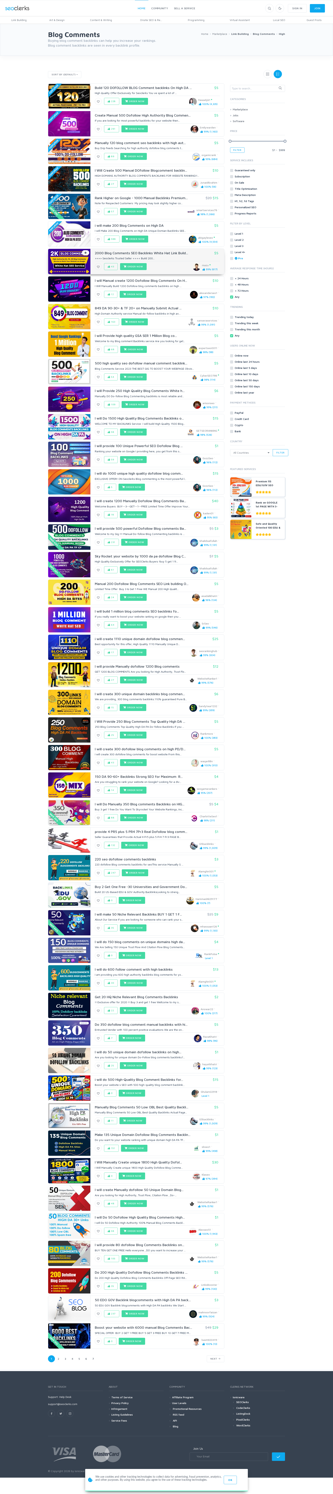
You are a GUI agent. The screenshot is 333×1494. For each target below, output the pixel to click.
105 (112, 1258)
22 (112, 1010)
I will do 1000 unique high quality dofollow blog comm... (139, 473)
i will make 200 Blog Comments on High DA (129, 225)
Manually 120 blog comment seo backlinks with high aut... (140, 143)
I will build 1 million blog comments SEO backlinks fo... (137, 611)
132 (112, 845)
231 (112, 542)
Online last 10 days (247, 374)
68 (112, 349)
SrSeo (205, 623)
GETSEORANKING (206, 430)
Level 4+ (240, 252)
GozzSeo (208, 458)
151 (112, 1148)
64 (112, 624)
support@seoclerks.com (62, 1404)
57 (112, 211)
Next (214, 1358)
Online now (242, 355)
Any (237, 296)
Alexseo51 (204, 1229)
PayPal (239, 412)
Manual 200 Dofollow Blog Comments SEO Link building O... (141, 584)
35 (112, 927)
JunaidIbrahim (208, 182)
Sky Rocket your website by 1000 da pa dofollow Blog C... (140, 556)
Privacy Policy (120, 1403)
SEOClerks (242, 1402)
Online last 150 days (248, 386)
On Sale (240, 182)
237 (113, 1313)
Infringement (119, 1408)
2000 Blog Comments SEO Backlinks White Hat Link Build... (141, 253)
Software (238, 121)
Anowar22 (207, 1009)
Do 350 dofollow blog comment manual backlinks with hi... (141, 1024)
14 (112, 790)
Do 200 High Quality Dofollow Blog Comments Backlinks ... (141, 1272)
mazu (205, 265)
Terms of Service (122, 1397)
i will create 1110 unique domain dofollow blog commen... (140, 639)
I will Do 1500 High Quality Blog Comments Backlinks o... (139, 418)
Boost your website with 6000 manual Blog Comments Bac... (143, 1327)
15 (112, 707)
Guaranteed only (245, 170)
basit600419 (209, 1339)
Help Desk (65, 1396)
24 (112, 597)
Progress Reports (246, 213)
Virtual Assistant (240, 20)
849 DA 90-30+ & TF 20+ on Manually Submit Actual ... (138, 308)
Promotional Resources (187, 1408)
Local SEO (279, 20)
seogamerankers (207, 788)
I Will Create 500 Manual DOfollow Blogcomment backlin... (141, 170)
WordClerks (243, 1425)
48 (112, 1203)
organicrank (209, 155)
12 (112, 294)
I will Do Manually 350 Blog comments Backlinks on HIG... (139, 804)
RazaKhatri (210, 1036)
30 (112, 982)
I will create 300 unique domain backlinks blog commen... (140, 694)
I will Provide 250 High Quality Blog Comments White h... (140, 391)
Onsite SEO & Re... (151, 20)
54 (112, 376)
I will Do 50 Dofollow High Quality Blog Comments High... (140, 1217)
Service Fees (119, 1420)
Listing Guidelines (122, 1414)
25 (112, 735)
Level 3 (239, 246)
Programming (196, 20)
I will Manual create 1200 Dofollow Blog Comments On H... (141, 281)
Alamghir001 (206, 871)
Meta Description (245, 194)
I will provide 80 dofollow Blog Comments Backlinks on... (139, 1245)
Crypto (239, 425)
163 (112, 321)
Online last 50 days (247, 380)
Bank (238, 431)
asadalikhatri (209, 596)
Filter (237, 150)
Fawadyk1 (204, 100)
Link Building (19, 20)
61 (112, 569)
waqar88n (206, 761)
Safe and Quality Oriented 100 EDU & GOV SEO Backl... (268, 527)
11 (112, 1120)
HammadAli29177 (206, 899)
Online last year (245, 392)
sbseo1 (206, 1146)
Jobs (235, 115)
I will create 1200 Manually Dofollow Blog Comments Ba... (140, 501)
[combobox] (257, 88)
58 (112, 432)
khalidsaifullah (208, 540)
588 (113, 239)
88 (112, 817)
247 (113, 872)
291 (112, 128)
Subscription (243, 176)
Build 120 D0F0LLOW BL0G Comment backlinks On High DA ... (143, 88)
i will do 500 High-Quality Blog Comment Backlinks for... (139, 1080)
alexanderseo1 (208, 293)
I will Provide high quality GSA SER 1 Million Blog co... (136, 336)
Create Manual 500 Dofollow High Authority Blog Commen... (143, 115)
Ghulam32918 (209, 1091)
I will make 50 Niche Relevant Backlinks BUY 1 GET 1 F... (138, 914)
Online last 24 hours (247, 361)
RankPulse (210, 954)
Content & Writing (101, 20)
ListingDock (243, 1413)
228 (113, 101)
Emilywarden (208, 127)
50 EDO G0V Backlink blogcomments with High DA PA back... (143, 1300)
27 (112, 183)
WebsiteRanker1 (207, 678)
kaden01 (208, 513)
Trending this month (248, 329)
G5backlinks (206, 843)
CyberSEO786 (208, 375)
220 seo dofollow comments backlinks (125, 859)
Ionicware (239, 1397)
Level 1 (239, 233)
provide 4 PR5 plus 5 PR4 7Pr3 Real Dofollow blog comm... (141, 832)
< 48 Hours (242, 284)
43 (112, 266)
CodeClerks (243, 1407)
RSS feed (178, 1414)
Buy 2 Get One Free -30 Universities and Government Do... (141, 887)
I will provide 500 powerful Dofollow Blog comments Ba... (140, 528)
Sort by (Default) (64, 74)
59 (112, 459)
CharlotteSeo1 (208, 816)
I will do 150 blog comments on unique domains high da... (140, 942)
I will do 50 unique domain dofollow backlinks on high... (138, 1052)
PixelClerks (243, 1419)
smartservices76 (206, 210)
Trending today (245, 317)
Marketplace (240, 109)
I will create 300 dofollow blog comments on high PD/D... (140, 749)
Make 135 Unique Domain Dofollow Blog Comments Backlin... (142, 1135)
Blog (175, 1426)
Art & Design (57, 20)
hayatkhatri (209, 1064)
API (174, 1420)
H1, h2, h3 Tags (245, 201)
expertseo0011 (208, 348)
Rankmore (206, 733)
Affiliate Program (182, 1397)
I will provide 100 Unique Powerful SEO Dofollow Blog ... (139, 446)
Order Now (136, 101)
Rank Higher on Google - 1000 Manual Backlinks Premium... (141, 198)
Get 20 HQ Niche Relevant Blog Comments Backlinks (136, 997)
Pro (240, 258)
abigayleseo (205, 237)
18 (112, 514)
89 (112, 156)
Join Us (198, 1448)
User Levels (179, 1403)
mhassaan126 (208, 926)
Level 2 (239, 239)
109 (113, 404)
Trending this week (247, 323)
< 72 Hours (242, 290)
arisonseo (208, 403)
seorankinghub (208, 651)
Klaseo (206, 1174)
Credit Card (242, 419)
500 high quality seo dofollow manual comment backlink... (141, 363)
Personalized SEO (246, 207)
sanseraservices (207, 320)
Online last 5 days (246, 367)
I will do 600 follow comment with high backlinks (134, 969)
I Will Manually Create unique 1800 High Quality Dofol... (138, 1162)
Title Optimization (246, 188)
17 (112, 652)
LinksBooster (209, 1284)
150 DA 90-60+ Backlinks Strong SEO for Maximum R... (139, 777)
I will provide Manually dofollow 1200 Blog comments (137, 666)
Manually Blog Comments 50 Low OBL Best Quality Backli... (141, 1107)
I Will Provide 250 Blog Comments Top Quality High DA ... (140, 721)
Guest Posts (314, 20)
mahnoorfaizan (207, 1312)
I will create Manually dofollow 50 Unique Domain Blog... (139, 1190)
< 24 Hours (242, 278)
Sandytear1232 (208, 706)
